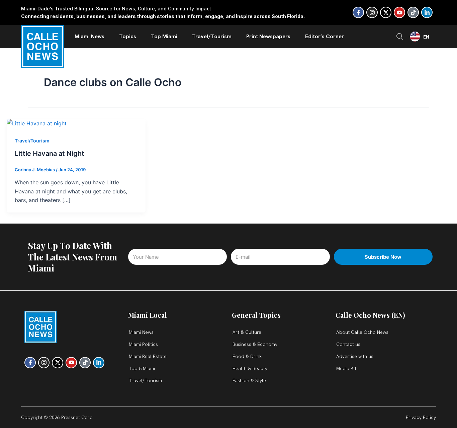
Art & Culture (247, 332)
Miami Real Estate (148, 356)
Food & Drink (247, 356)
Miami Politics (143, 344)
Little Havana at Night (49, 153)
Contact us (348, 344)
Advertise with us (354, 356)
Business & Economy (255, 344)
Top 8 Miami (142, 368)
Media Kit (346, 368)
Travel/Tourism (212, 36)
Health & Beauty (250, 368)
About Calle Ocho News (362, 332)
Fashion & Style (249, 380)
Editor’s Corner (324, 36)
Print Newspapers (268, 36)
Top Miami (164, 36)
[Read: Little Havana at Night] (37, 123)
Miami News (89, 36)
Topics (127, 36)
